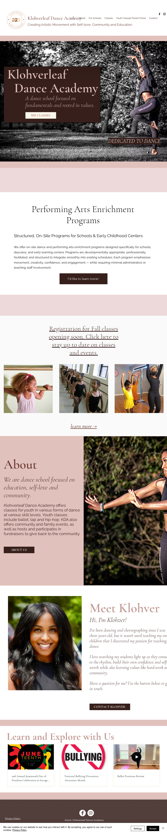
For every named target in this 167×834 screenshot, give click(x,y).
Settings (138, 828)
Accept (152, 828)
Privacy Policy (19, 830)
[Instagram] (164, 14)
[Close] (163, 828)
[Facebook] (159, 14)
